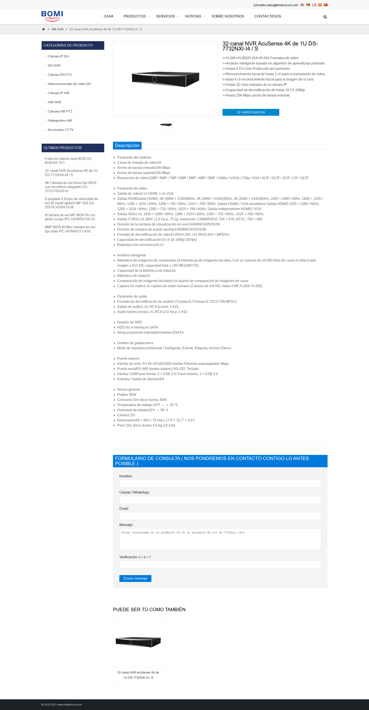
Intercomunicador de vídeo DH (69, 84)
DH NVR (54, 65)
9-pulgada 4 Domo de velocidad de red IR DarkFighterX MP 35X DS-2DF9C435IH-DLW (71, 203)
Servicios (165, 16)
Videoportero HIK (60, 120)
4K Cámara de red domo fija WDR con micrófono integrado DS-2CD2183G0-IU (71, 187)
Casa (108, 16)
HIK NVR (57, 29)
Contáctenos (268, 16)
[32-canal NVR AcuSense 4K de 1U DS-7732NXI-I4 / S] (138, 640)
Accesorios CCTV (60, 129)
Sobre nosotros (228, 16)
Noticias (193, 16)
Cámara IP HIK (58, 93)
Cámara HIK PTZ (60, 111)
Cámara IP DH (58, 56)
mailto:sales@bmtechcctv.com (278, 5)
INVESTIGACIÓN (251, 112)
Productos (135, 16)
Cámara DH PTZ (60, 74)
